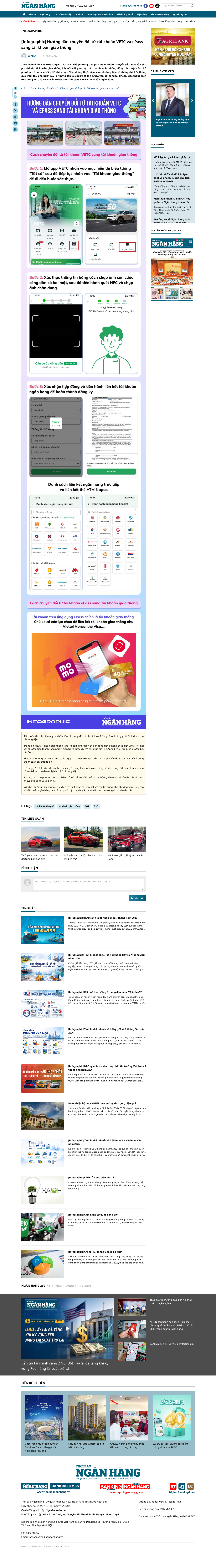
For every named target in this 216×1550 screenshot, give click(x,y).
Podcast (59, 1285)
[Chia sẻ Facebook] (15, 104)
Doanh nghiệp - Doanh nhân (100, 14)
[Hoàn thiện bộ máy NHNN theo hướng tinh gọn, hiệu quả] (42, 1116)
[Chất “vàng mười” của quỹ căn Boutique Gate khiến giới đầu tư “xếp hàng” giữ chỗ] (44, 1417)
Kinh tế (79, 14)
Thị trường (142, 14)
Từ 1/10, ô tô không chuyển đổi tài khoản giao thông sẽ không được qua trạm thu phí (71, 88)
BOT (87, 806)
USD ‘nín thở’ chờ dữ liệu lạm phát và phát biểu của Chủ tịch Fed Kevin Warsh (172, 178)
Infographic (31, 31)
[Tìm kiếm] (192, 6)
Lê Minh (32, 55)
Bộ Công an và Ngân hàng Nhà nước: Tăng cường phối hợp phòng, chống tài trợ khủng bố (172, 223)
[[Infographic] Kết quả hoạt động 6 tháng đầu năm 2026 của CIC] (42, 1004)
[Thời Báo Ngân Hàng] (40, 5)
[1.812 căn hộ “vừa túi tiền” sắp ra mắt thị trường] (87, 1417)
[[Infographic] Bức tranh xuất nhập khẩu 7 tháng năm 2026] (42, 930)
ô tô (96, 806)
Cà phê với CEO (162, 71)
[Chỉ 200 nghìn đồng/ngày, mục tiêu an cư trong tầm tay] (129, 1417)
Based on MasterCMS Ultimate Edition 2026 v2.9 (45, 1546)
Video (50, 1285)
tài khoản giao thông (69, 806)
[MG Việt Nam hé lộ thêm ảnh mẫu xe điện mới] (83, 839)
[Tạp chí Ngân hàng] (125, 1488)
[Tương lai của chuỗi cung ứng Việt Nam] (172, 99)
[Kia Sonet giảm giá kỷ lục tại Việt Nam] (127, 839)
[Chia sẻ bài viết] (15, 123)
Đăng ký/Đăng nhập (132, 5)
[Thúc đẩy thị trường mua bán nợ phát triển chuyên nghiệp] (132, 1307)
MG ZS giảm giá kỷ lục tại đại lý (172, 157)
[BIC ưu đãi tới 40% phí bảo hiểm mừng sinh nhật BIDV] (172, 1417)
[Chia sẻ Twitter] (15, 110)
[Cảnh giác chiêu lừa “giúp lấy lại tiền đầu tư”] (132, 1351)
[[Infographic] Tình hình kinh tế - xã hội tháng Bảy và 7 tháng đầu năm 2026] (42, 967)
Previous (153, 100)
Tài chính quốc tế (125, 14)
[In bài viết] (15, 129)
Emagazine (85, 1285)
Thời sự (32, 14)
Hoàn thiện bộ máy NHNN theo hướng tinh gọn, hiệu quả (102, 1103)
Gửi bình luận (137, 898)
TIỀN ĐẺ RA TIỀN (33, 1383)
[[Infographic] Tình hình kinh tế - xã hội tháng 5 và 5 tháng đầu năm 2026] (42, 1153)
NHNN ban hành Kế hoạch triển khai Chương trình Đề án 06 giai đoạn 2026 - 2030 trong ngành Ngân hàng (171, 1325)
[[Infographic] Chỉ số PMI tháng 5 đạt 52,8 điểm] (42, 1264)
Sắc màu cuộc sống (160, 14)
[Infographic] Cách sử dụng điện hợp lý (91, 1177)
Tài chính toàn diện (63, 14)
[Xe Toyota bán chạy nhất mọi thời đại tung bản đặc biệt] (40, 839)
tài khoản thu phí (44, 806)
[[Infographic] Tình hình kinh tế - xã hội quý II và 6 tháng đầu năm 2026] (42, 1041)
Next (192, 100)
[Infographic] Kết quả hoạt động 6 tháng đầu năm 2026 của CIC (105, 992)
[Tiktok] (157, 6)
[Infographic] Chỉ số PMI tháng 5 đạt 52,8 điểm (95, 1251)
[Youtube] (151, 6)
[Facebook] (145, 6)
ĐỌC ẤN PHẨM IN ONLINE (166, 230)
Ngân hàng (45, 14)
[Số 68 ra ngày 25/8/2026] (173, 269)
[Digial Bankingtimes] (182, 1488)
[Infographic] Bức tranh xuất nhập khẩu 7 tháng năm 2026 (102, 917)
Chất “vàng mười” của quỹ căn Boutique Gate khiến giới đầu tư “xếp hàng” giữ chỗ (42, 1447)
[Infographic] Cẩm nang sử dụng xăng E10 (93, 1214)
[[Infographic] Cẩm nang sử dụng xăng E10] (42, 1227)
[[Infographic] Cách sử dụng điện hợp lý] (42, 1190)
